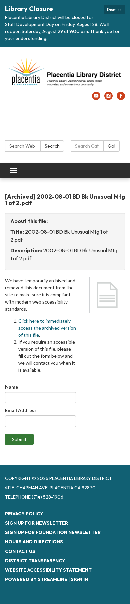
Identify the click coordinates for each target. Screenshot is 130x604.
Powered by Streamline (36, 579)
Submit (19, 439)
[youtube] (96, 98)
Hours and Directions (34, 542)
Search (52, 146)
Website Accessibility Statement (48, 570)
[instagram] (108, 98)
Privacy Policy (24, 514)
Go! (111, 146)
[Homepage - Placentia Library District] (65, 73)
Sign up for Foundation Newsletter (53, 532)
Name (11, 387)
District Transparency (35, 561)
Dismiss (114, 9)
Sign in (79, 579)
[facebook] (121, 98)
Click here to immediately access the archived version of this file (47, 328)
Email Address (21, 410)
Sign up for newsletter (36, 523)
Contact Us (20, 551)
